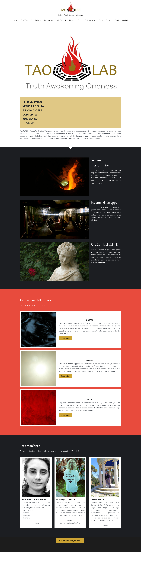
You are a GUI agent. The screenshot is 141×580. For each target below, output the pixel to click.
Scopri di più (65, 338)
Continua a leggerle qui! (70, 540)
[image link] (71, 7)
